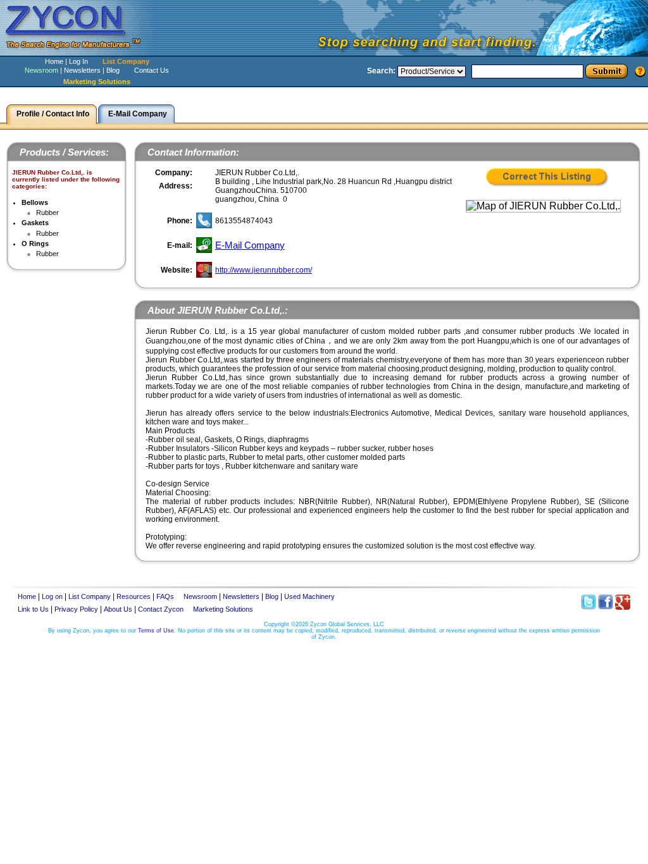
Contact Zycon (161, 609)
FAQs (165, 596)
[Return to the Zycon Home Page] (79, 52)
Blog (113, 70)
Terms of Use (156, 630)
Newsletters (82, 70)
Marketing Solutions (223, 609)
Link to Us (33, 609)
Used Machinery (309, 596)
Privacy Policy (76, 609)
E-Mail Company (250, 245)
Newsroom (41, 70)
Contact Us (151, 70)
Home (54, 61)
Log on (52, 596)
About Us (118, 609)
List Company (126, 61)
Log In (78, 61)
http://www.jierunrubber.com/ (263, 270)
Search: (381, 70)
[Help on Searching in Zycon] (640, 71)
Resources (133, 596)
